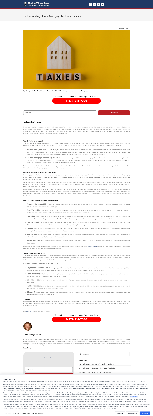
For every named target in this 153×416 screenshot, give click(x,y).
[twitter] (94, 4)
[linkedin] (102, 4)
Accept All (145, 413)
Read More (27, 348)
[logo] (36, 2)
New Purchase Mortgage (79, 91)
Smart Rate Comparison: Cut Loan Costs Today (95, 372)
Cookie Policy (134, 396)
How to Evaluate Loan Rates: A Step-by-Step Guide (96, 364)
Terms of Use (17, 413)
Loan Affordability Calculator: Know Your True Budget (97, 368)
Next (126, 28)
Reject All (120, 413)
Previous (121, 28)
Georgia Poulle (31, 91)
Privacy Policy (7, 413)
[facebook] (90, 4)
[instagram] (98, 4)
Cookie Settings (132, 413)
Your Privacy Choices (37, 413)
